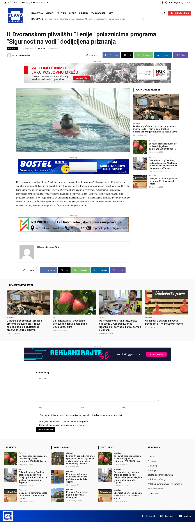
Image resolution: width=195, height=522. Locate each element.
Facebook (150, 516)
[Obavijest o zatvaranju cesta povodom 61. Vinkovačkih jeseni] (140, 181)
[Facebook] (162, 3)
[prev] (137, 19)
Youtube (187, 516)
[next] (142, 19)
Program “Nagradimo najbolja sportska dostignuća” (77, 495)
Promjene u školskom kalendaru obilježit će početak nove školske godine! (77, 478)
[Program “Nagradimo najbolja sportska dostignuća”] (57, 495)
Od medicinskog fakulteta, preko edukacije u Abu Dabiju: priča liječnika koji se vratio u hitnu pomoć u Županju (163, 164)
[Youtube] (170, 3)
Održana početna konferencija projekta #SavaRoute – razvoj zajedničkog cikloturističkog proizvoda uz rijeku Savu (155, 129)
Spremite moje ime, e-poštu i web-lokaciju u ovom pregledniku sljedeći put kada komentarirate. (81, 415)
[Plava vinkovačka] (9, 55)
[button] (163, 13)
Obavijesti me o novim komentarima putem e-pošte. (63, 421)
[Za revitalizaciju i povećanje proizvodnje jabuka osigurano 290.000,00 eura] (140, 147)
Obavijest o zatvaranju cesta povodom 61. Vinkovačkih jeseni (73, 19)
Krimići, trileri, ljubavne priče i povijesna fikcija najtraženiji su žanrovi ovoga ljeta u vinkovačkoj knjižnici (80, 460)
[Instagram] (166, 3)
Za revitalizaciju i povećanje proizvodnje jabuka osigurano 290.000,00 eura (163, 146)
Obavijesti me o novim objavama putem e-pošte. (62, 425)
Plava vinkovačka (22, 55)
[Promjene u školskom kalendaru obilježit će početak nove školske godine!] (57, 477)
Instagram (169, 516)
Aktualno (12, 48)
